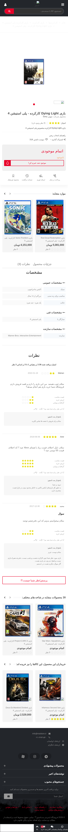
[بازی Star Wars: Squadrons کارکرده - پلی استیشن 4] (50, 621)
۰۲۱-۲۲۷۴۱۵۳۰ (40, 737)
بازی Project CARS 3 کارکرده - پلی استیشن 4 (17, 642)
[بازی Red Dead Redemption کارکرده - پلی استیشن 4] (50, 217)
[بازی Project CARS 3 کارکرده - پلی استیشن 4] (18, 621)
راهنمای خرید (40, 807)
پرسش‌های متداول (55, 810)
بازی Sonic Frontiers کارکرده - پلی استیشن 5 (18, 239)
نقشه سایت (39, 810)
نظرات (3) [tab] (24, 264)
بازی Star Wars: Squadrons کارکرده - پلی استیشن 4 (53, 642)
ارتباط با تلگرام (54, 745)
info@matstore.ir (39, 734)
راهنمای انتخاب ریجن (57, 135)
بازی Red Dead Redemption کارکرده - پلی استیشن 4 (53, 239)
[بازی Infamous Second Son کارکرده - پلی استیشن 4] (50, 687)
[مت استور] (34, 4)
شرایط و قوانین (11, 807)
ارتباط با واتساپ (53, 741)
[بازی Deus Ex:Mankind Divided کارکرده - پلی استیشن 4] (18, 687)
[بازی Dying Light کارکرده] (34, 72)
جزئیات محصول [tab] (42, 264)
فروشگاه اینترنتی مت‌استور (47, 817)
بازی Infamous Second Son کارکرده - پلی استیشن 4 (53, 709)
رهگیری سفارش (55, 807)
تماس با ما (26, 807)
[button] (34, 104)
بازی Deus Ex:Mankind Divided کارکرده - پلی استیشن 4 (19, 709)
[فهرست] (63, 4)
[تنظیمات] (5, 4)
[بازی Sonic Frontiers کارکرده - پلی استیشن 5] (17, 217)
